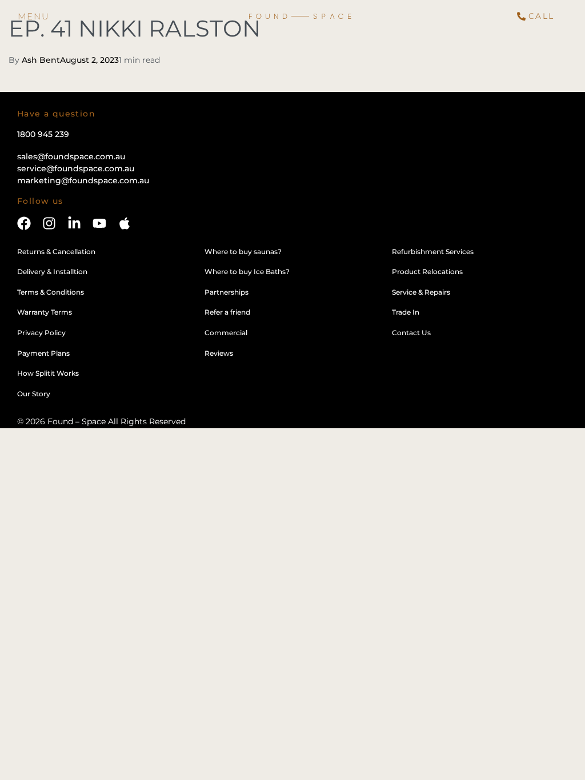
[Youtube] (99, 223)
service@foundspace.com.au (75, 168)
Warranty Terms (44, 312)
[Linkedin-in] (74, 223)
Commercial (226, 332)
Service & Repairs (421, 292)
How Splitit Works (48, 373)
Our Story (33, 393)
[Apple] (124, 223)
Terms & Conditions (50, 292)
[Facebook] (24, 223)
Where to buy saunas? (243, 251)
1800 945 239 (43, 134)
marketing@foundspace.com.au (83, 180)
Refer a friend (227, 312)
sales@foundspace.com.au (71, 156)
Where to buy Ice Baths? (247, 271)
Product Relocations (427, 271)
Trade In (405, 312)
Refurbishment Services (433, 251)
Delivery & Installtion (52, 271)
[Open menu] (33, 16)
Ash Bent (41, 60)
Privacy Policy (41, 332)
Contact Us (411, 332)
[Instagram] (49, 223)
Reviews (219, 353)
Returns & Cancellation (56, 251)
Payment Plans (43, 353)
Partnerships (227, 292)
